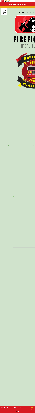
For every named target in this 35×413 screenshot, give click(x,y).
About (29, 1)
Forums (27, 1)
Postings (18, 1)
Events (24, 1)
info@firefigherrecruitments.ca (5, 407)
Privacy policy (2, 408)
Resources (14, 1)
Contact (33, 1)
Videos (21, 1)
